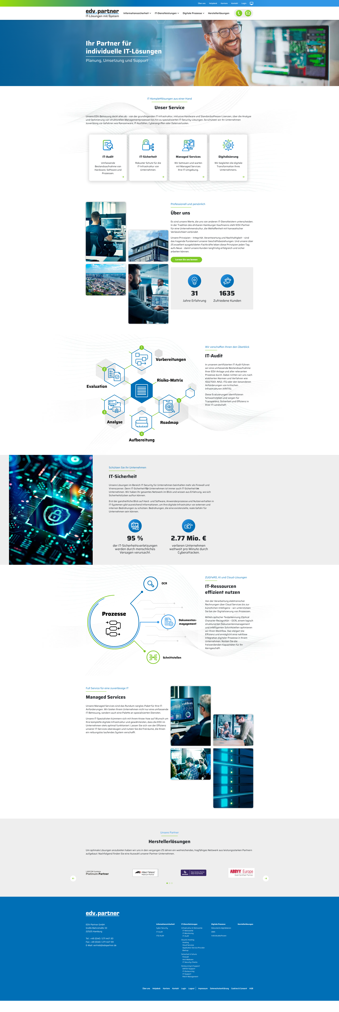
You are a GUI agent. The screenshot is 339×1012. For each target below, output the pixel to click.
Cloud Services (188, 945)
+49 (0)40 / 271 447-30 (101, 938)
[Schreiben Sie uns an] (248, 13)
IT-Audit (159, 931)
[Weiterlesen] (123, 177)
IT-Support (186, 974)
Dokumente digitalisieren (221, 928)
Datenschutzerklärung (219, 988)
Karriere (224, 3)
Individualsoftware (218, 935)
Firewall (185, 956)
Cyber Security (162, 928)
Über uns (202, 3)
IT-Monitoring (188, 933)
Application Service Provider (193, 947)
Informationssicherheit (136, 13)
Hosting (185, 942)
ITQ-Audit (160, 935)
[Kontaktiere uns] (239, 13)
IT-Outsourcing (188, 971)
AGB (251, 988)
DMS (213, 931)
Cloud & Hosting (187, 939)
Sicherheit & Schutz (189, 954)
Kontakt (234, 3)
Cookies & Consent (239, 988)
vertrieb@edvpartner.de (104, 945)
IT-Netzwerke (187, 930)
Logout (191, 988)
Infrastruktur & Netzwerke (191, 928)
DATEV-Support (188, 968)
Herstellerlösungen (218, 13)
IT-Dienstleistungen (166, 13)
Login (244, 3)
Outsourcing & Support (190, 966)
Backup (185, 950)
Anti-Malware (187, 959)
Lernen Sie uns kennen (186, 259)
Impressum (203, 988)
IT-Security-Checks (189, 962)
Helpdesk (213, 3)
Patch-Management (190, 976)
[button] (167, 883)
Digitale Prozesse (192, 13)
